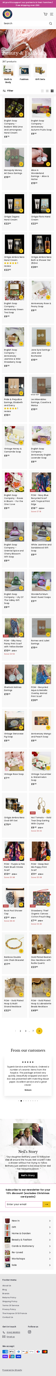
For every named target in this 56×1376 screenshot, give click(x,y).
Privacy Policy (9, 1309)
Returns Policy (9, 1297)
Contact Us (7, 1317)
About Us (6, 1285)
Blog (4, 1289)
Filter (10, 90)
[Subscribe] (47, 1204)
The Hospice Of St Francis (14, 1313)
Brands (5, 1293)
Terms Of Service (10, 1305)
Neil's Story (28, 1175)
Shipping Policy (9, 1301)
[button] (10, 263)
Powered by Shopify (12, 1370)
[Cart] (45, 14)
